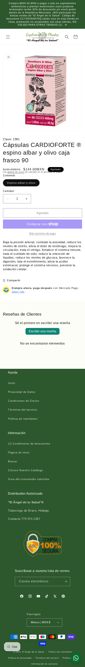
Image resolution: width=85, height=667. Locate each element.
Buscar (12, 461)
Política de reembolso (23, 418)
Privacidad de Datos (21, 391)
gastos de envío (16, 172)
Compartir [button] (13, 280)
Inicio (11, 383)
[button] (8, 37)
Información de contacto (44, 664)
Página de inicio (19, 452)
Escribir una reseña (42, 331)
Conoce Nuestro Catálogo (25, 470)
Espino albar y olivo (22, 183)
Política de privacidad (19, 658)
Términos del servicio (22, 409)
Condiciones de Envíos (23, 400)
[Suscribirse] (65, 581)
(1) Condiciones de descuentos (29, 443)
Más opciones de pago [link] (42, 233)
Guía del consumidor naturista (28, 479)
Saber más (18, 292)
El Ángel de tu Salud (33, 652)
